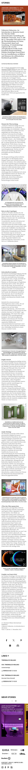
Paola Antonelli (10, 68)
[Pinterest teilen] (21, 640)
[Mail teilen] (18, 646)
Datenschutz (6, 764)
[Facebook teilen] (6, 640)
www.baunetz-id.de (10, 671)
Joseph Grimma (5, 314)
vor (16, 701)
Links (4, 656)
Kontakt (4, 762)
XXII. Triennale (12, 68)
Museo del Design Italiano (11, 455)
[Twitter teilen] (13, 640)
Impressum (18, 762)
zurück (12, 701)
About (11, 762)
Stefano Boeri (5, 84)
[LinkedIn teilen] (10, 646)
